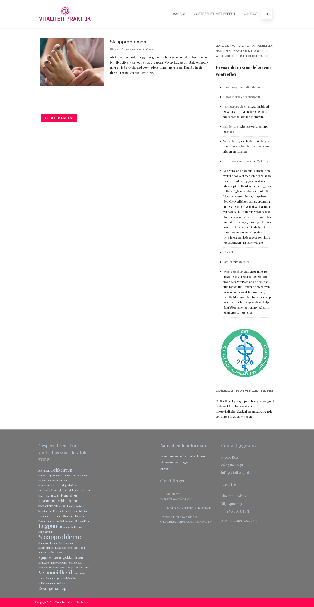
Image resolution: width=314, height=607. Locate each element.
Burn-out (62, 480)
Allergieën (44, 470)
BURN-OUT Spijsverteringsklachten (57, 485)
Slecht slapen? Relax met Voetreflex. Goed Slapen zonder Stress (61, 550)
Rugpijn (47, 525)
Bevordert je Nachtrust (50, 475)
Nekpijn (83, 511)
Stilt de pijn (75, 562)
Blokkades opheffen (76, 475)
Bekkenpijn (61, 469)
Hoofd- (55, 495)
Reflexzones (67, 520)
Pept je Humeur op (48, 520)
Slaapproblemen (128, 41)
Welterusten (149, 48)
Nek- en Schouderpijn (65, 511)
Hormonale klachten (57, 500)
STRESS (42, 567)
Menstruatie (44, 511)
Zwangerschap (233, 271)
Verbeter (54, 567)
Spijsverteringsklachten (60, 557)
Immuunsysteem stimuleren (242, 87)
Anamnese (167, 456)
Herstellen (44, 495)
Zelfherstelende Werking (51, 583)
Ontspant (43, 516)
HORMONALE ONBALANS (52, 506)
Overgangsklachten (73, 516)
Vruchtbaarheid (69, 578)
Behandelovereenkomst (189, 456)
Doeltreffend (45, 490)
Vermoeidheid (55, 572)
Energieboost (71, 490)
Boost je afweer (47, 480)
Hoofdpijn (70, 495)
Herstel (228, 252)
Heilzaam (85, 490)
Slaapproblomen (47, 543)
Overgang (55, 516)
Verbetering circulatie (237, 106)
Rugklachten (82, 520)
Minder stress (232, 126)
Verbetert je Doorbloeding (75, 567)
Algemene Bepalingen (174, 462)
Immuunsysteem (76, 506)
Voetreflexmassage (48, 578)
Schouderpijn (45, 531)
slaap (230, 131)
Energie (58, 490)
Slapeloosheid (66, 543)
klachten (244, 262)
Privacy (165, 468)
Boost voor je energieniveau (241, 97)
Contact (250, 14)
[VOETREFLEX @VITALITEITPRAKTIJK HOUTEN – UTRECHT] (65, 26)
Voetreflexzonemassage (127, 48)
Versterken (80, 573)
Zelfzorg (263, 161)
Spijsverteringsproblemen (52, 562)
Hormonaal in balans (237, 161)
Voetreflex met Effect (215, 14)
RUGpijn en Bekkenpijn (71, 526)
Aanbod (180, 14)
